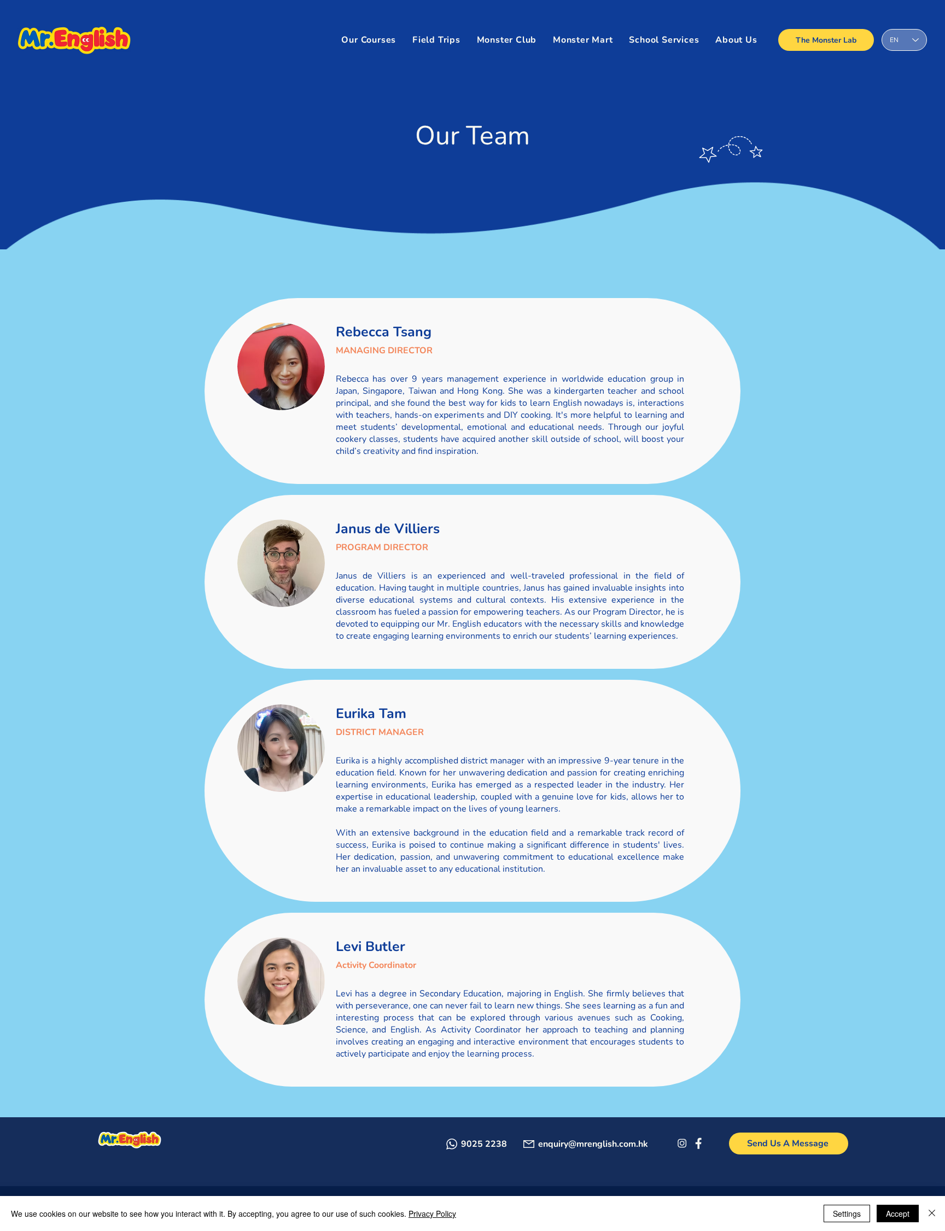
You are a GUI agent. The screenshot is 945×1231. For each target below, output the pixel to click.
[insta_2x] (681, 1143)
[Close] (931, 1213)
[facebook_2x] (698, 1143)
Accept (897, 1213)
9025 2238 (484, 1144)
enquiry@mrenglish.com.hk (593, 1144)
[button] (664, 39)
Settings (847, 1213)
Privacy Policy (432, 1213)
